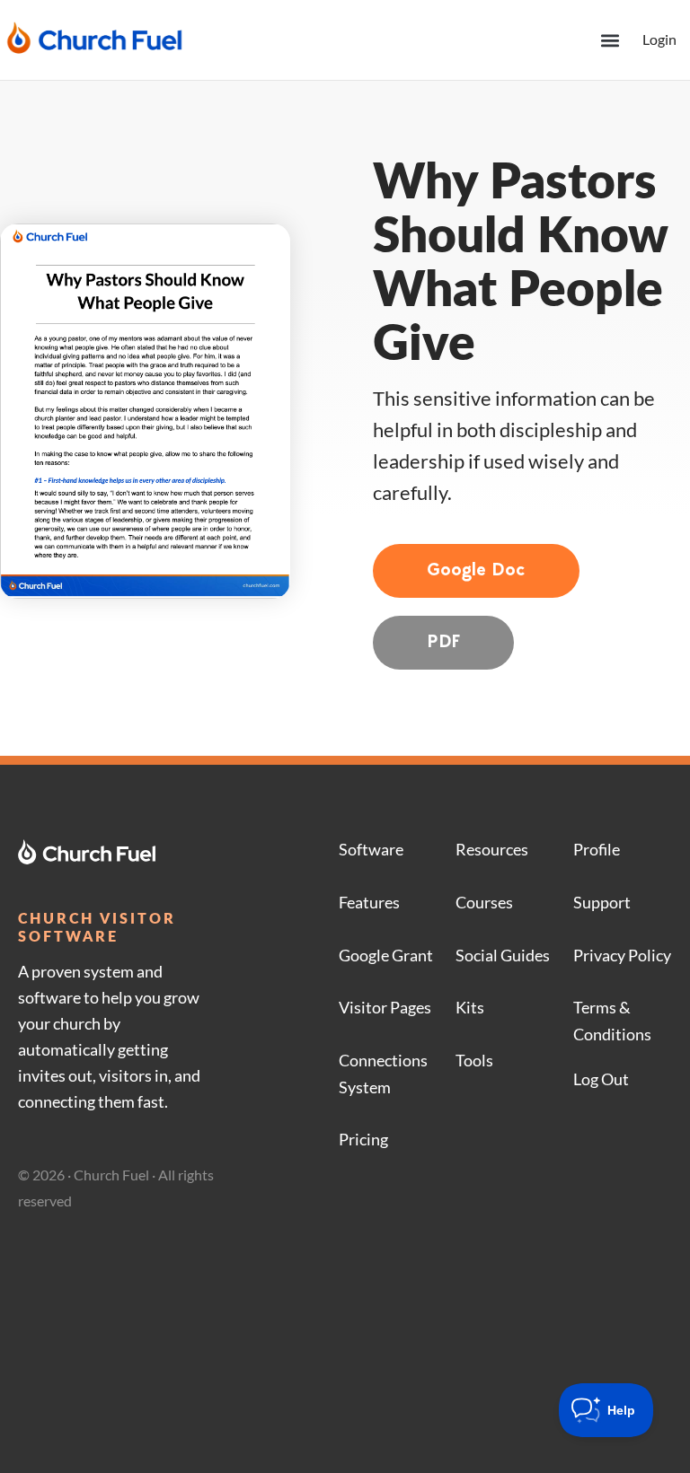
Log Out (601, 1079)
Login (659, 39)
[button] (609, 40)
